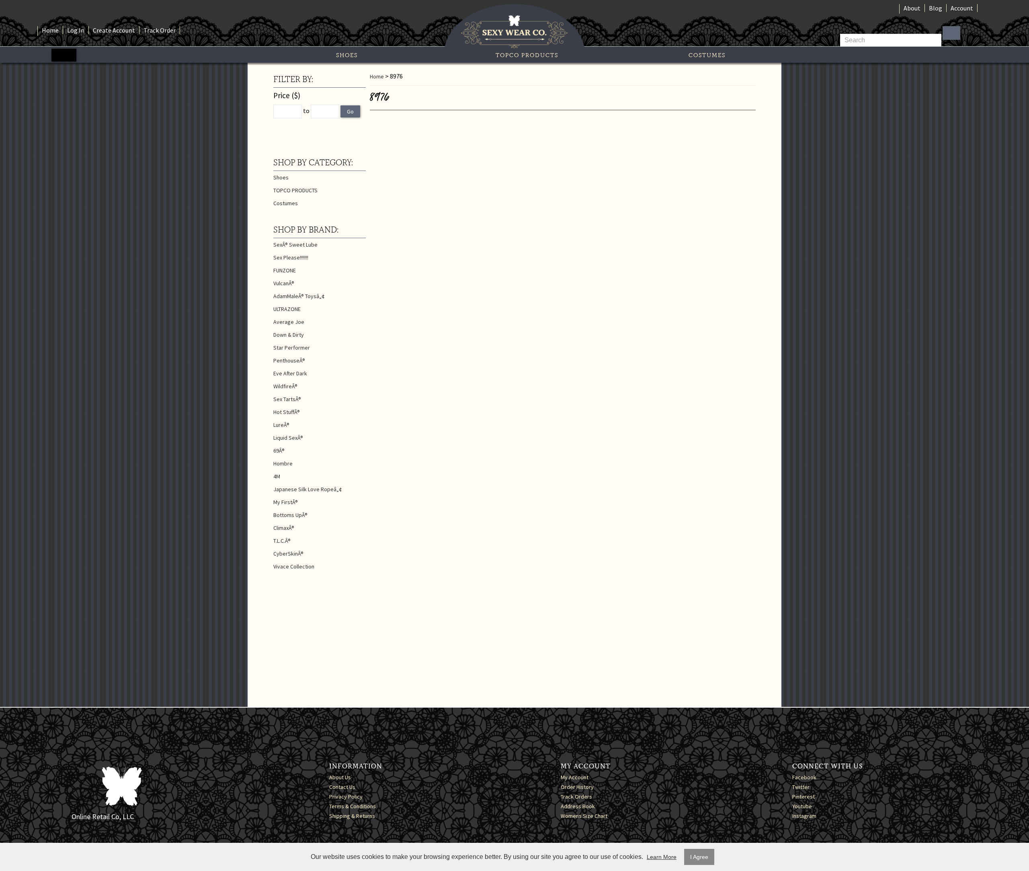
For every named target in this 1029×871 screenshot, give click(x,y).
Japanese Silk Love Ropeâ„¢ (307, 489)
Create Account (114, 30)
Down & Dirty (288, 334)
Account (962, 8)
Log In (75, 30)
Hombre (283, 463)
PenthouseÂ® (289, 360)
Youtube (802, 806)
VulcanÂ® (283, 283)
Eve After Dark (290, 373)
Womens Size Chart (584, 816)
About (912, 8)
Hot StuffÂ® (286, 412)
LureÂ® (281, 424)
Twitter (801, 787)
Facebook (804, 777)
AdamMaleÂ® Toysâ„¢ (299, 296)
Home (50, 30)
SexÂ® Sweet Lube (295, 244)
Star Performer (291, 347)
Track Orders (576, 796)
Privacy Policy (346, 796)
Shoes (347, 55)
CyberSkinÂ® (288, 553)
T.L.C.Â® (282, 540)
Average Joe (288, 321)
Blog (935, 8)
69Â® (279, 450)
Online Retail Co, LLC (103, 816)
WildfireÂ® (285, 386)
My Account (574, 777)
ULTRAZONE (287, 309)
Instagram (804, 816)
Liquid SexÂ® (288, 437)
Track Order (159, 30)
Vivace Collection (293, 566)
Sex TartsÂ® (287, 399)
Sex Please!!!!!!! (290, 257)
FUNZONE (284, 270)
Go (350, 111)
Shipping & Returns (352, 816)
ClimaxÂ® (283, 527)
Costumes (707, 55)
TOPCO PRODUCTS (527, 55)
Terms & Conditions (352, 806)
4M (276, 476)
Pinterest (803, 796)
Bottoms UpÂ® (290, 515)
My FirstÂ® (285, 502)
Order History (577, 787)
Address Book (578, 806)
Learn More (661, 857)
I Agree (699, 857)
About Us (340, 777)
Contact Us (342, 787)
